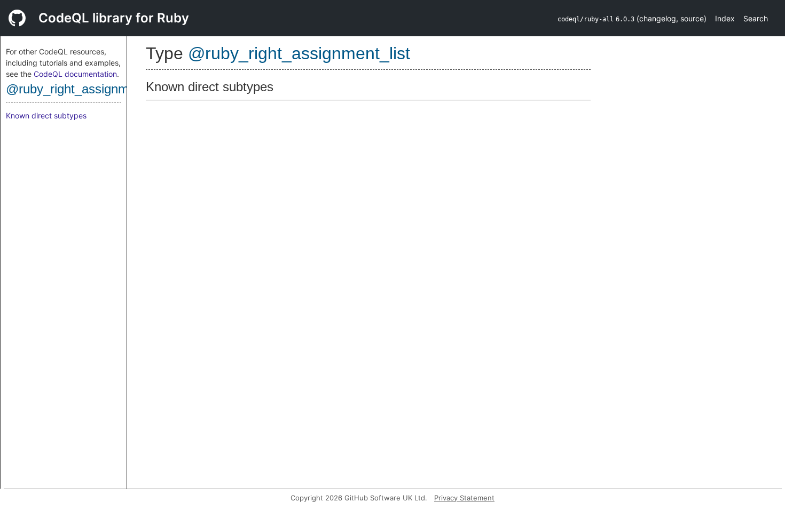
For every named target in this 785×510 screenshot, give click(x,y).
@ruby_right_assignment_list (87, 89)
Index (725, 18)
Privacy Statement (464, 497)
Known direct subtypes (46, 115)
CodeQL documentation (75, 73)
